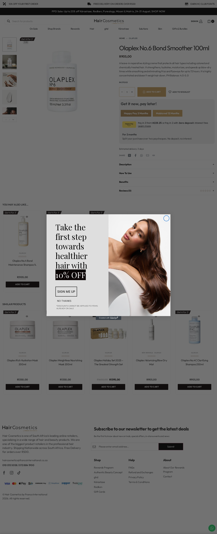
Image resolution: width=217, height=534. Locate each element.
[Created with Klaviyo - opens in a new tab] (108, 318)
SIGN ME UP (66, 291)
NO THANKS (64, 301)
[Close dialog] (166, 218)
